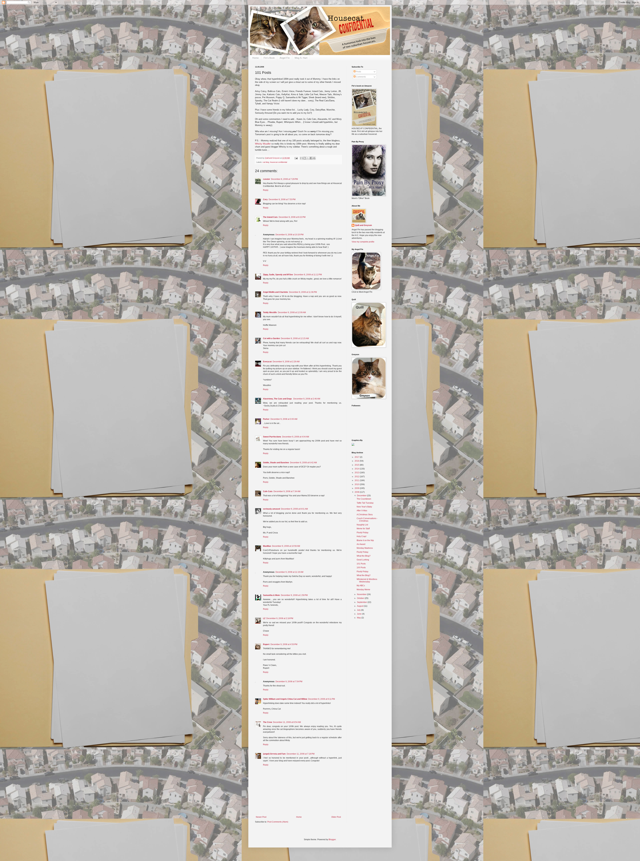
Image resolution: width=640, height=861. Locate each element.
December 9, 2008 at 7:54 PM (289, 681)
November (362, 594)
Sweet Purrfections (272, 437)
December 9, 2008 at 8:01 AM (294, 509)
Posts (358, 71)
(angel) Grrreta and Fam (274, 754)
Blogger (332, 839)
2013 (357, 472)
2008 (357, 492)
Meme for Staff (363, 528)
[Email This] (301, 158)
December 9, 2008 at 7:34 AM (287, 491)
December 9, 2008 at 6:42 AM (303, 462)
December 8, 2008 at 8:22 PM (292, 217)
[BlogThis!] (304, 158)
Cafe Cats (267, 491)
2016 (357, 461)
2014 (357, 469)
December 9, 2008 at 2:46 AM (306, 399)
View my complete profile (363, 242)
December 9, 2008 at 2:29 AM (286, 361)
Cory (265, 199)
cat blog (266, 162)
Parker (266, 419)
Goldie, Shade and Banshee (276, 462)
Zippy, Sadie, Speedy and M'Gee (278, 274)
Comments (361, 77)
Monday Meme (363, 589)
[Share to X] (308, 158)
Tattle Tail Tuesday (365, 503)
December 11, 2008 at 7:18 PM (300, 754)
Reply (265, 190)
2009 (357, 488)
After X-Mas (362, 510)
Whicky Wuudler (263, 143)
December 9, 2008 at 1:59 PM (294, 595)
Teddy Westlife (270, 312)
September (362, 602)
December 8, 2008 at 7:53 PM (282, 199)
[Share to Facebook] (311, 158)
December (362, 495)
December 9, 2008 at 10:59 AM (286, 546)
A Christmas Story (365, 514)
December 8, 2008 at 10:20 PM (290, 234)
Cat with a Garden (271, 338)
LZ (264, 618)
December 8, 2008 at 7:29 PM (284, 179)
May (359, 618)
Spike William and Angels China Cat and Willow (285, 699)
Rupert (266, 644)
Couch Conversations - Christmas (367, 519)
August (360, 606)
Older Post (336, 817)
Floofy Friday (362, 532)
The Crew (267, 722)
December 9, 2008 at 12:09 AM (292, 312)
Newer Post (261, 817)
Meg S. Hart (301, 57)
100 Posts (361, 567)
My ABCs (361, 585)
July (359, 610)
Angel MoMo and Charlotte (275, 292)
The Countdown (364, 499)
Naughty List (362, 525)
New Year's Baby (364, 507)
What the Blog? (363, 556)
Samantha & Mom (271, 595)
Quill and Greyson (363, 225)
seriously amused (271, 509)
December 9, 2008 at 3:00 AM (283, 419)
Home (255, 57)
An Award (361, 544)
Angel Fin (285, 57)
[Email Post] (296, 158)
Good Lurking (363, 560)
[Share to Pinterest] (314, 158)
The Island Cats (270, 217)
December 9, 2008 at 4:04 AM (295, 437)
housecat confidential (278, 162)
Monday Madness (365, 548)
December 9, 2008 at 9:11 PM (321, 699)
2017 (357, 457)
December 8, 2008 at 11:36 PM (303, 292)
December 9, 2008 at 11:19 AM (289, 572)
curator (266, 179)
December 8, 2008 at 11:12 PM (308, 274)
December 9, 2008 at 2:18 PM (279, 618)
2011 (357, 480)
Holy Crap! (361, 536)
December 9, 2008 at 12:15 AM (295, 338)
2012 (357, 476)
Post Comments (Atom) (277, 822)
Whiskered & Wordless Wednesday (367, 580)
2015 (357, 465)
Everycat (267, 361)
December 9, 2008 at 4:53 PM (283, 644)
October (361, 598)
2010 (357, 484)
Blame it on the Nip (365, 540)
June (359, 614)
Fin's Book (269, 57)
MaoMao (267, 546)
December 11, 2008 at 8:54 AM (287, 722)
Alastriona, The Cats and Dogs (277, 399)
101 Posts (361, 564)
